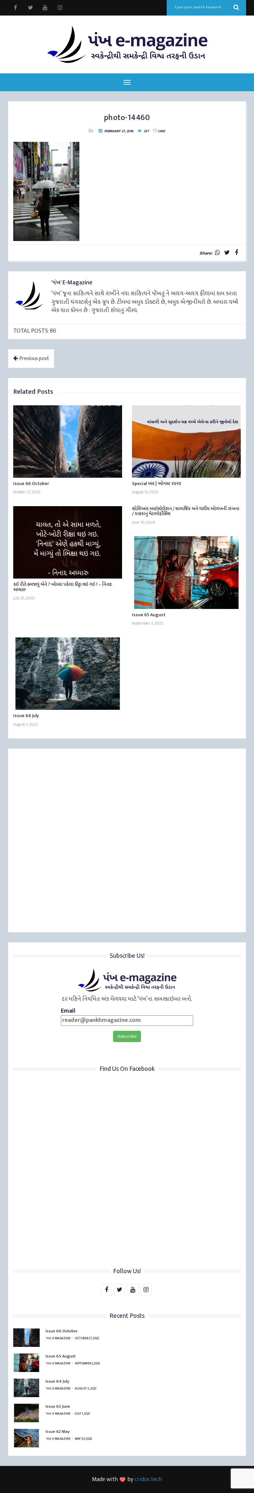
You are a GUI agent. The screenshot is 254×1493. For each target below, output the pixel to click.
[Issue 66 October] (67, 441)
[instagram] (60, 8)
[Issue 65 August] (186, 572)
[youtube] (45, 8)
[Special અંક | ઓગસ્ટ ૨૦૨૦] (186, 441)
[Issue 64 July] (67, 673)
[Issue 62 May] (26, 1438)
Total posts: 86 (34, 331)
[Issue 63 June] (26, 1413)
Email (68, 1011)
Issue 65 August (148, 615)
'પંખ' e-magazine (58, 1338)
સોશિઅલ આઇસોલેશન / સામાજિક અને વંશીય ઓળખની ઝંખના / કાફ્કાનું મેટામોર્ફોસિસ (185, 511)
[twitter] (30, 8)
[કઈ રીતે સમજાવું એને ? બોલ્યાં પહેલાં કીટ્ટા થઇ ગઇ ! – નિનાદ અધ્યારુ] (67, 542)
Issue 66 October (31, 483)
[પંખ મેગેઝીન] (127, 44)
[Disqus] (127, 841)
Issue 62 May (57, 1431)
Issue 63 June (58, 1406)
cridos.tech (148, 1479)
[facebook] (15, 8)
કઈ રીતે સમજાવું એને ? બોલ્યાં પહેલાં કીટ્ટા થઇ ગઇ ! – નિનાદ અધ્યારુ (62, 587)
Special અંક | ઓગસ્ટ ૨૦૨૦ (156, 483)
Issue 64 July (26, 715)
